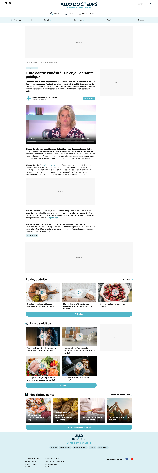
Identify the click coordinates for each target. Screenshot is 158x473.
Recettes (54, 447)
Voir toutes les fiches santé (79, 427)
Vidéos (57, 14)
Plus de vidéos (40, 323)
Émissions (142, 20)
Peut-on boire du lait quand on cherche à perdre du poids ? (41, 349)
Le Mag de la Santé (80, 447)
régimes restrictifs (51, 165)
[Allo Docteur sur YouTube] (132, 459)
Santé (46, 20)
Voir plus (79, 314)
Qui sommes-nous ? (32, 458)
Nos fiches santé (42, 394)
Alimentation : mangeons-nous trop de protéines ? (37, 417)
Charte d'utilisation (31, 464)
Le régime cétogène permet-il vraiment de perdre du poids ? (41, 378)
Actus (71, 14)
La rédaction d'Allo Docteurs (46, 97)
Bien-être (78, 20)
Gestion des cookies (52, 458)
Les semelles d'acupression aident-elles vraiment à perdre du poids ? (79, 350)
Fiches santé (88, 14)
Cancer (92, 447)
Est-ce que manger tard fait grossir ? (77, 378)
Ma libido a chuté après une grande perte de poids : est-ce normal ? (77, 306)
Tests (105, 14)
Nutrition (43, 62)
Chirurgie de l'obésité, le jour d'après (92, 418)
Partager (90, 98)
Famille (110, 20)
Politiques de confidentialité (54, 461)
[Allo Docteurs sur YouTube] (10, 3)
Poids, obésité (53, 62)
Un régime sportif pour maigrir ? (119, 418)
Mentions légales (30, 461)
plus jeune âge (52, 218)
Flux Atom (48, 467)
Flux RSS (28, 467)
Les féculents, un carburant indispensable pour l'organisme (64, 416)
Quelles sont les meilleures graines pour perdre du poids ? (41, 305)
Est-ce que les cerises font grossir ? (112, 305)
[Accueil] (79, 439)
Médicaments (102, 447)
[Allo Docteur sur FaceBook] (6, 3)
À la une (17, 20)
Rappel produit (65, 447)
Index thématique (51, 464)
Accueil (28, 62)
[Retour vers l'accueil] (79, 5)
